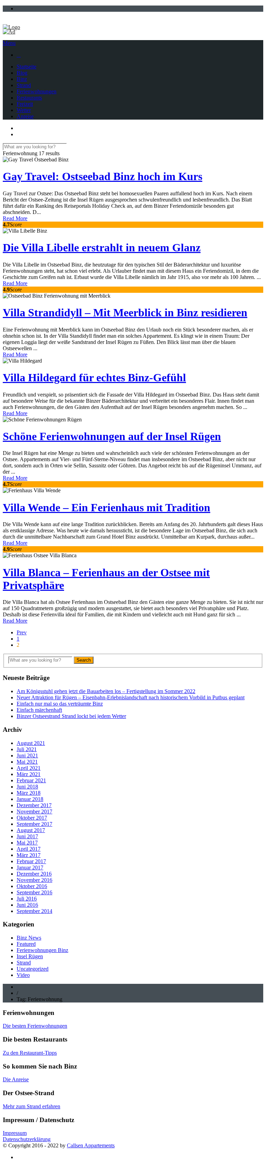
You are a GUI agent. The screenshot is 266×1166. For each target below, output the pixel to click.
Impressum (15, 1133)
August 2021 (31, 743)
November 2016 (34, 880)
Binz (22, 79)
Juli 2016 (27, 899)
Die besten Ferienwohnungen (35, 1026)
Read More (15, 218)
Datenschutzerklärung (27, 1139)
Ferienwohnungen (36, 91)
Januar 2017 (30, 867)
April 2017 (29, 849)
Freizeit (25, 104)
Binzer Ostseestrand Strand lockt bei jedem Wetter (71, 716)
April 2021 (29, 768)
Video (23, 975)
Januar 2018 (30, 799)
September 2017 (34, 824)
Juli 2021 (27, 749)
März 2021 (29, 774)
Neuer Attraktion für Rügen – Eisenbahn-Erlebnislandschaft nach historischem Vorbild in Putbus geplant (131, 697)
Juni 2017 (27, 836)
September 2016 (34, 892)
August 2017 (31, 830)
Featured (26, 944)
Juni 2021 (27, 755)
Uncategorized (32, 969)
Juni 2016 (27, 905)
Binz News (29, 938)
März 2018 (29, 793)
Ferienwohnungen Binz (42, 950)
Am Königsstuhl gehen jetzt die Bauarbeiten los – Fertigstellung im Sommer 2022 (106, 691)
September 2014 (34, 911)
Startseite (26, 66)
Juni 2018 (27, 787)
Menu (9, 43)
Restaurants (29, 98)
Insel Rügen (30, 956)
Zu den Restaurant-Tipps (30, 1053)
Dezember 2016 (34, 874)
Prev (22, 632)
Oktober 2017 (32, 818)
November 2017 (34, 811)
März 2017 (29, 855)
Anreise (25, 116)
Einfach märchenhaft (39, 710)
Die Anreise (16, 1079)
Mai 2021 (27, 762)
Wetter (24, 110)
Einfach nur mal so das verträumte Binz (60, 704)
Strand (24, 85)
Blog (22, 73)
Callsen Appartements (91, 1145)
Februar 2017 (31, 861)
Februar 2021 (31, 780)
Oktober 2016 (32, 886)
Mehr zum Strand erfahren (31, 1106)
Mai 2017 (27, 843)
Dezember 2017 (34, 805)
